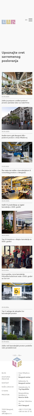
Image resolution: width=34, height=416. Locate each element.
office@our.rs (7, 413)
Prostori (5, 394)
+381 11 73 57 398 (24, 409)
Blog (4, 373)
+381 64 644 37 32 (25, 411)
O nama (5, 391)
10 (19, 355)
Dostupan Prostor (6, 378)
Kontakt (5, 383)
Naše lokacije (8, 387)
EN (26, 20)
